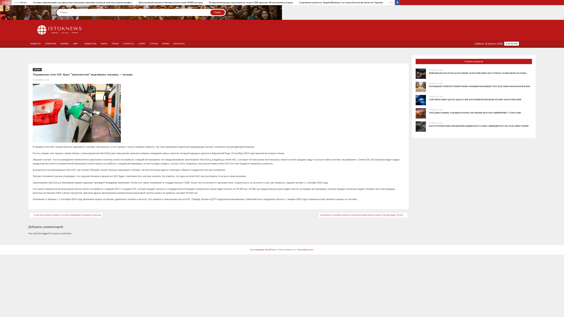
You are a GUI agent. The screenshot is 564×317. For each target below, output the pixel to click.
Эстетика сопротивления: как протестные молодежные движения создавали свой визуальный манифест (52, 2)
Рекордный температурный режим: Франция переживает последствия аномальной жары (479, 86)
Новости (35, 43)
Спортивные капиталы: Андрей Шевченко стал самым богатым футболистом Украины (311, 2)
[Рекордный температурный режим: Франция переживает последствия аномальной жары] (421, 86)
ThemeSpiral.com (305, 249)
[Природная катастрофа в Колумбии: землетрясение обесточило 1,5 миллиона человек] (421, 73)
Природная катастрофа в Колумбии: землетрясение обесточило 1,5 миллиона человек (478, 73)
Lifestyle (128, 43)
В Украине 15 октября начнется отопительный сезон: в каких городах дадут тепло (361, 215)
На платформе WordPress (263, 249)
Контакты (178, 43)
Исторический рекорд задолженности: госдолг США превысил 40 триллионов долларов (221, 2)
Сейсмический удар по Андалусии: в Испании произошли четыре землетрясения (475, 99)
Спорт (141, 43)
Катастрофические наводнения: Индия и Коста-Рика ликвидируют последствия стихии (478, 126)
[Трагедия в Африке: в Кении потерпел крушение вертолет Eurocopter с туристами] (421, 113)
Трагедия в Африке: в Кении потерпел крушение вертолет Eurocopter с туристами (475, 112)
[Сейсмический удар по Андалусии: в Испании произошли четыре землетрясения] (421, 100)
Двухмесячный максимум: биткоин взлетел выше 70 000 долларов (140, 2)
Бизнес (65, 43)
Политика (50, 43)
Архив (165, 43)
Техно (115, 43)
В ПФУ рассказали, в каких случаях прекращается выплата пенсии (67, 215)
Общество (90, 43)
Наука (104, 43)
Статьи (154, 43)
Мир (75, 43)
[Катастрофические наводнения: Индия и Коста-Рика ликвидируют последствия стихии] (421, 126)
